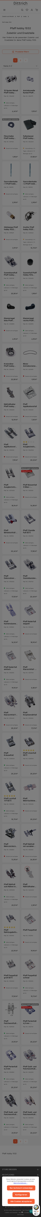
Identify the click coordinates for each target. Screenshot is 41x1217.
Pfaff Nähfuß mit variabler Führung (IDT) (29, 845)
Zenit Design (20, 1214)
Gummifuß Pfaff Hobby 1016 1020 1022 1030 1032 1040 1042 (30, 274)
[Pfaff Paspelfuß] (30, 918)
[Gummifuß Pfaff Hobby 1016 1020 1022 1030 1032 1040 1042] (30, 261)
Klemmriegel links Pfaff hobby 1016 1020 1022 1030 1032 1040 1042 (10, 319)
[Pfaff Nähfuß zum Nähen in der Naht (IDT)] (11, 873)
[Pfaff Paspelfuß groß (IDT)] (11, 964)
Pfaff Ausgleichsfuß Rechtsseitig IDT (10, 486)
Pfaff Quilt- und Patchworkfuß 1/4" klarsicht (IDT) (29, 1067)
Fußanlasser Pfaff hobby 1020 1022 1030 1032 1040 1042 (30, 137)
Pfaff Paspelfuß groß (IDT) (10, 976)
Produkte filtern (22, 52)
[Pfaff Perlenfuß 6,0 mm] (11, 1055)
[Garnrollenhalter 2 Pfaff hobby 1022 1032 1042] (30, 170)
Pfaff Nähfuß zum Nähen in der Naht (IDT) (10, 885)
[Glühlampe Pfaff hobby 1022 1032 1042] (11, 216)
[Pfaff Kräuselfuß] (11, 741)
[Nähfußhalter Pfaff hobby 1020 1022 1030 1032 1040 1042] (11, 393)
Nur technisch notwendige (21, 1188)
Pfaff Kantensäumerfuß (10, 622)
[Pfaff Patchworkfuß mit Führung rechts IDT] (11, 1009)
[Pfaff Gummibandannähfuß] (30, 564)
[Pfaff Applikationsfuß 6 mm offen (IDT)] (11, 433)
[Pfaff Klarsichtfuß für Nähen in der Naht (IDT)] (11, 701)
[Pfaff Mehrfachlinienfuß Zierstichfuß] (30, 787)
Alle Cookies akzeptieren (21, 1201)
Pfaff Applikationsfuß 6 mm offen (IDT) (11, 445)
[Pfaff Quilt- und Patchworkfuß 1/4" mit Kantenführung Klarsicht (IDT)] (30, 1101)
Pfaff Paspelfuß (30, 930)
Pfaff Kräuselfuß (9, 754)
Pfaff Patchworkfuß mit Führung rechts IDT (10, 1022)
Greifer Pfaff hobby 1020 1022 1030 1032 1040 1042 (30, 228)
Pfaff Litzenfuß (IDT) (29, 754)
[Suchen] (22, 10)
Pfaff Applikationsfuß (30, 405)
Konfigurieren (21, 1195)
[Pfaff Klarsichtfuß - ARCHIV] (30, 655)
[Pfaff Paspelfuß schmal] (30, 964)
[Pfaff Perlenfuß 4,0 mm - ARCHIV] (30, 1009)
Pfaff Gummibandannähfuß (30, 577)
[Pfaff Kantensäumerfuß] (11, 610)
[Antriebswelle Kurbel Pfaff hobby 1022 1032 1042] (30, 79)
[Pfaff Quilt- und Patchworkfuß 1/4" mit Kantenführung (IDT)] (11, 1101)
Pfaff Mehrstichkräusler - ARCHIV (11, 845)
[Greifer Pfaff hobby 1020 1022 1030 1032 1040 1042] (30, 216)
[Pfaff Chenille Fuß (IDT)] (30, 519)
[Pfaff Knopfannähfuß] (30, 701)
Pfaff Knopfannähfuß (30, 713)
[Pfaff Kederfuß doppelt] (30, 610)
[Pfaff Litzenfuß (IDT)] (30, 741)
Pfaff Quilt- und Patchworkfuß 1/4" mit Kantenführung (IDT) (10, 1113)
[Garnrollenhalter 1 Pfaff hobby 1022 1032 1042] (11, 170)
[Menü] (4, 10)
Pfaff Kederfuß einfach (10, 668)
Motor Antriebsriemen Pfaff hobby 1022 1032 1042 (30, 365)
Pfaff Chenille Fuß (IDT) (29, 531)
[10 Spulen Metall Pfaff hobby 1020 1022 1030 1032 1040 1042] (11, 79)
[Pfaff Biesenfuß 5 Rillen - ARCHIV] (30, 473)
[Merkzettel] (27, 10)
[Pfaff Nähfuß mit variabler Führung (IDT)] (30, 832)
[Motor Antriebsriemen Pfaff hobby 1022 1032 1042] (30, 352)
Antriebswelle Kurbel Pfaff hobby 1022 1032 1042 (29, 91)
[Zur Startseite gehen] (20, 4)
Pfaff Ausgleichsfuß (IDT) (29, 445)
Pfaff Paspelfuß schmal (30, 976)
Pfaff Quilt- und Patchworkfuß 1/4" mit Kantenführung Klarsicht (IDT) (29, 1113)
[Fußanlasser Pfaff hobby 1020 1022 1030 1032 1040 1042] (30, 124)
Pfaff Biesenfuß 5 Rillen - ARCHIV (30, 486)
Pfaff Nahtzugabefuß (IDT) (10, 931)
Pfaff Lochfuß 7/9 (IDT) (10, 799)
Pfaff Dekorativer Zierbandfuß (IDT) (9, 577)
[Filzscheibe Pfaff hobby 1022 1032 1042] (11, 124)
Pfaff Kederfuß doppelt (29, 622)
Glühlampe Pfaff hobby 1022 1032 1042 (11, 228)
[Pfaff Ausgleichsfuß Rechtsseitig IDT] (11, 473)
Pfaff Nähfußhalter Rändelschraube (29, 885)
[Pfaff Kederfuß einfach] (11, 655)
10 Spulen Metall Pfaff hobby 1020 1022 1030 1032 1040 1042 (11, 91)
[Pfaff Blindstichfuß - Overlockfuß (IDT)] (11, 519)
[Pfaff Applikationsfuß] (30, 393)
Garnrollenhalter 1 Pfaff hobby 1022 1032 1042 (10, 182)
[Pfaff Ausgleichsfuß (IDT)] (30, 433)
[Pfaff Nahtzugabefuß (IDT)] (11, 918)
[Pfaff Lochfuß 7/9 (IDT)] (11, 787)
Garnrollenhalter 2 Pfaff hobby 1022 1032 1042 (30, 182)
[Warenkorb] (36, 10)
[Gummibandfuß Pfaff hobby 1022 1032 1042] (11, 261)
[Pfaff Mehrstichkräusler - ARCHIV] (11, 832)
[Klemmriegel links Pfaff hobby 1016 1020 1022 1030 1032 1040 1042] (11, 307)
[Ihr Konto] (32, 10)
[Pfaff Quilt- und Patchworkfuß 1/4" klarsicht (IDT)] (30, 1055)
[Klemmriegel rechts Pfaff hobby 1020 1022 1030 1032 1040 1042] (30, 307)
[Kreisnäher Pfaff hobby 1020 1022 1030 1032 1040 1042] (11, 352)
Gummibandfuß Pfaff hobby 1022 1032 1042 (10, 274)
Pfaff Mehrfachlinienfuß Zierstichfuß (30, 799)
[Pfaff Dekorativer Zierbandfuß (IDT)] (11, 564)
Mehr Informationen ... (20, 1183)
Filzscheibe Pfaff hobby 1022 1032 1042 (10, 137)
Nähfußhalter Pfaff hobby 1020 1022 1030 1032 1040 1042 (10, 405)
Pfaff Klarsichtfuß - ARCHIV (29, 668)
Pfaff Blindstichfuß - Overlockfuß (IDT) (10, 531)
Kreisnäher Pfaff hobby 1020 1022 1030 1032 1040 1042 (10, 365)
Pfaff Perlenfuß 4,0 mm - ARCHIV (29, 1022)
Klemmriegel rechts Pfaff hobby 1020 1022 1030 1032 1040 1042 (30, 319)
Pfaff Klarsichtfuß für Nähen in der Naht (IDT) (11, 713)
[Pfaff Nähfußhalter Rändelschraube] (30, 873)
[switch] (36, 1214)
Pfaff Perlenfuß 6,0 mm (10, 1067)
